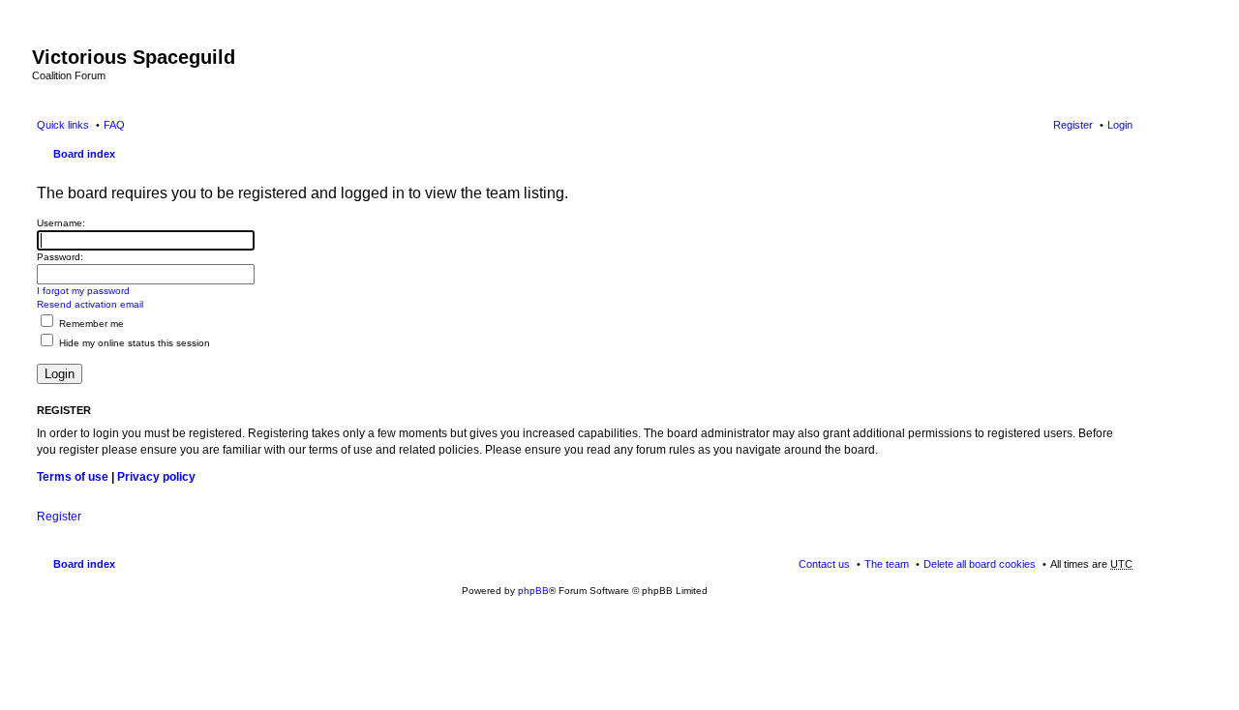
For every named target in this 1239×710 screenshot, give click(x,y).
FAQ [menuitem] (114, 125)
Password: (60, 256)
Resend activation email (90, 304)
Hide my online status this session (133, 343)
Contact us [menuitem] (824, 564)
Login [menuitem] (1120, 125)
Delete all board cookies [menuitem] (979, 564)
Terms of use (72, 477)
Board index (84, 154)
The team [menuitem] (886, 564)
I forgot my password (83, 290)
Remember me (90, 323)
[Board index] (43, 37)
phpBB (533, 590)
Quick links (63, 125)
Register (59, 516)
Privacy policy (156, 477)
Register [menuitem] (1073, 125)
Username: (61, 223)
